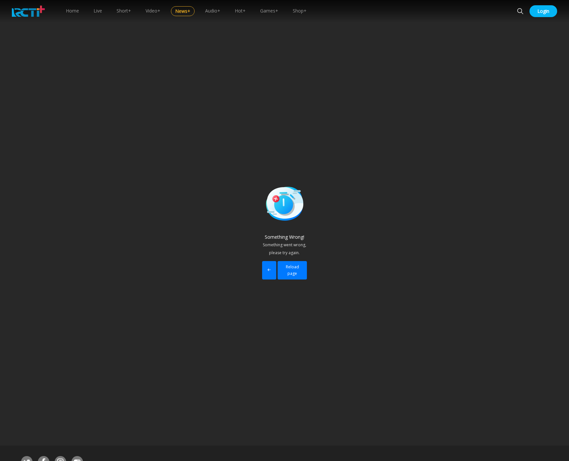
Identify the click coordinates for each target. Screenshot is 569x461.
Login (543, 11)
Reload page (292, 270)
